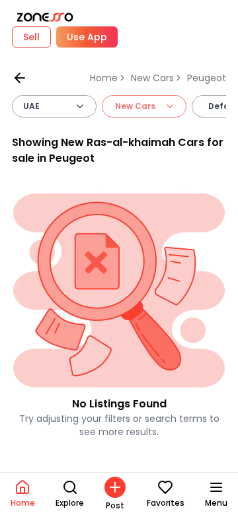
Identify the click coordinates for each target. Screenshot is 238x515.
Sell (31, 37)
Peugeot (206, 78)
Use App (87, 37)
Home (104, 78)
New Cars (152, 78)
